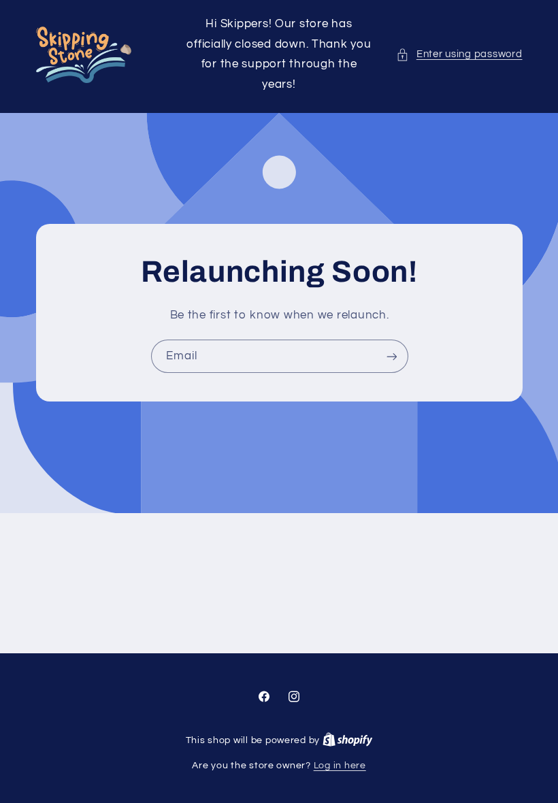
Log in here (340, 765)
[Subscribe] (391, 356)
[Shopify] (348, 740)
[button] (459, 54)
